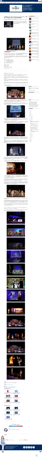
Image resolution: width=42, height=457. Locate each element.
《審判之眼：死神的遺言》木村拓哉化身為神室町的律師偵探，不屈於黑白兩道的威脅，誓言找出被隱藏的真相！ (35, 33)
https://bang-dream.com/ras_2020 (8, 384)
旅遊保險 (34, 90)
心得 (5, 19)
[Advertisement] (16, 33)
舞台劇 (10, 19)
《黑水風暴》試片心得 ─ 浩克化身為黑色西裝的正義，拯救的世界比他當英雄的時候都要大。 (35, 54)
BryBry (23, 19)
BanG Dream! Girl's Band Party (19, 19)
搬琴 (33, 90)
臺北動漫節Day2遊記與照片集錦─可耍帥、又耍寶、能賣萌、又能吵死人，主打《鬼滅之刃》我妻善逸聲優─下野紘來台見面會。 (35, 48)
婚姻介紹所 (32, 90)
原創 (7, 19)
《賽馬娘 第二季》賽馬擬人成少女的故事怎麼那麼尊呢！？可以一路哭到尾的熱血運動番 (35, 45)
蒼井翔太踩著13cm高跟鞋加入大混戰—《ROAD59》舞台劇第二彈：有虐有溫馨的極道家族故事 (35, 42)
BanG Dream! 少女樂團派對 (13, 19)
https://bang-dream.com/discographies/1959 (9, 387)
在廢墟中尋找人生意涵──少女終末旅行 (35, 29)
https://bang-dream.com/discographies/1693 (9, 386)
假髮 (30, 90)
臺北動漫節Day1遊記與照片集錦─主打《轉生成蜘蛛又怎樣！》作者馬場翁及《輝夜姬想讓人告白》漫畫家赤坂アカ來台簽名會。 (35, 51)
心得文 (6, 19)
